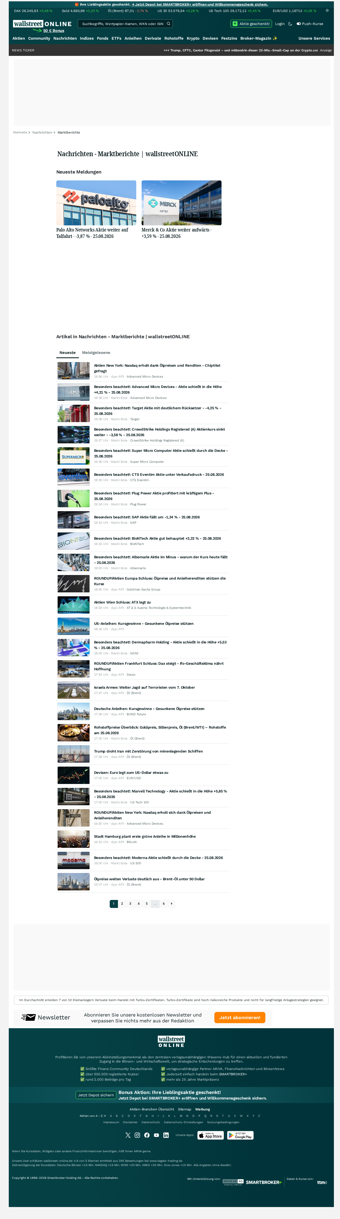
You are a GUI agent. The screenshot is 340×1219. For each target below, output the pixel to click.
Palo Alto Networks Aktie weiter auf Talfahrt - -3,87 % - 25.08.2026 (92, 232)
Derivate (153, 38)
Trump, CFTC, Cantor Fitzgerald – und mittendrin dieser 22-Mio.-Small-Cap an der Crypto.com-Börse (222, 50)
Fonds (102, 38)
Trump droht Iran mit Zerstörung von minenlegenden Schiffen (148, 751)
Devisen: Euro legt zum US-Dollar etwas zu (131, 772)
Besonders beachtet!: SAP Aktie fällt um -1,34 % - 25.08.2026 (147, 517)
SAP (133, 522)
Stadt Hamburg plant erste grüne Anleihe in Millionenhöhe (145, 836)
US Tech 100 (139, 802)
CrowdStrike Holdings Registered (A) (157, 440)
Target (134, 419)
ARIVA (138, 1151)
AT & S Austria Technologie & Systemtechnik (159, 608)
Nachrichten (65, 38)
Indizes (87, 38)
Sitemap (184, 1109)
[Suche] (168, 24)
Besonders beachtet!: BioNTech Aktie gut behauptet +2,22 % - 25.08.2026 (157, 538)
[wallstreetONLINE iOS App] (210, 1139)
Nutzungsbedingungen (223, 1122)
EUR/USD (134, 778)
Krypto (193, 38)
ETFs (116, 38)
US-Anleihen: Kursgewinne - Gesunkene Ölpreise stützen (144, 623)
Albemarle (138, 568)
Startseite (20, 132)
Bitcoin (132, 842)
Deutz (131, 674)
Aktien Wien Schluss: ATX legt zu (122, 602)
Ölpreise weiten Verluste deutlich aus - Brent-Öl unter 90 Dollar (149, 879)
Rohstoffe (174, 38)
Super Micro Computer (147, 462)
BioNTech (137, 544)
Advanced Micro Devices (145, 376)
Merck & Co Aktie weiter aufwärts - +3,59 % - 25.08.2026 (177, 232)
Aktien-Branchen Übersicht (152, 1109)
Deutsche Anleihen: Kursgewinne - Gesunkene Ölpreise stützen (149, 708)
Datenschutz (151, 1122)
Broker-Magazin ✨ (259, 38)
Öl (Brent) (134, 693)
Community (39, 38)
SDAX (134, 653)
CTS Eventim (139, 480)
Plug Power (138, 504)
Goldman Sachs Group (143, 589)
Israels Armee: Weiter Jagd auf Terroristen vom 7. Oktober (144, 687)
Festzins (229, 38)
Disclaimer (130, 1122)
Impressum (111, 1122)
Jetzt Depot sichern (96, 1095)
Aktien (18, 38)
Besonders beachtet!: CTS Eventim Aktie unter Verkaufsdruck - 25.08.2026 (159, 474)
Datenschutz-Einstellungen (183, 1122)
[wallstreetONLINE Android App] (240, 1139)
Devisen (210, 38)
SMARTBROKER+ (233, 1074)
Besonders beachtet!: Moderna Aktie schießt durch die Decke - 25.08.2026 (158, 858)
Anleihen (133, 38)
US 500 (135, 863)
